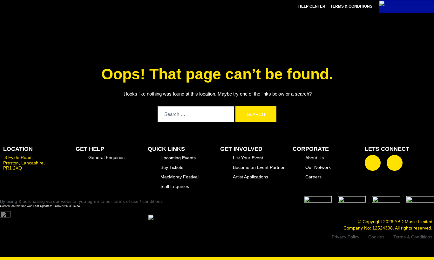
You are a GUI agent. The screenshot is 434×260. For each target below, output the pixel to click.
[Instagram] (395, 163)
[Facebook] (373, 163)
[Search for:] (196, 114)
